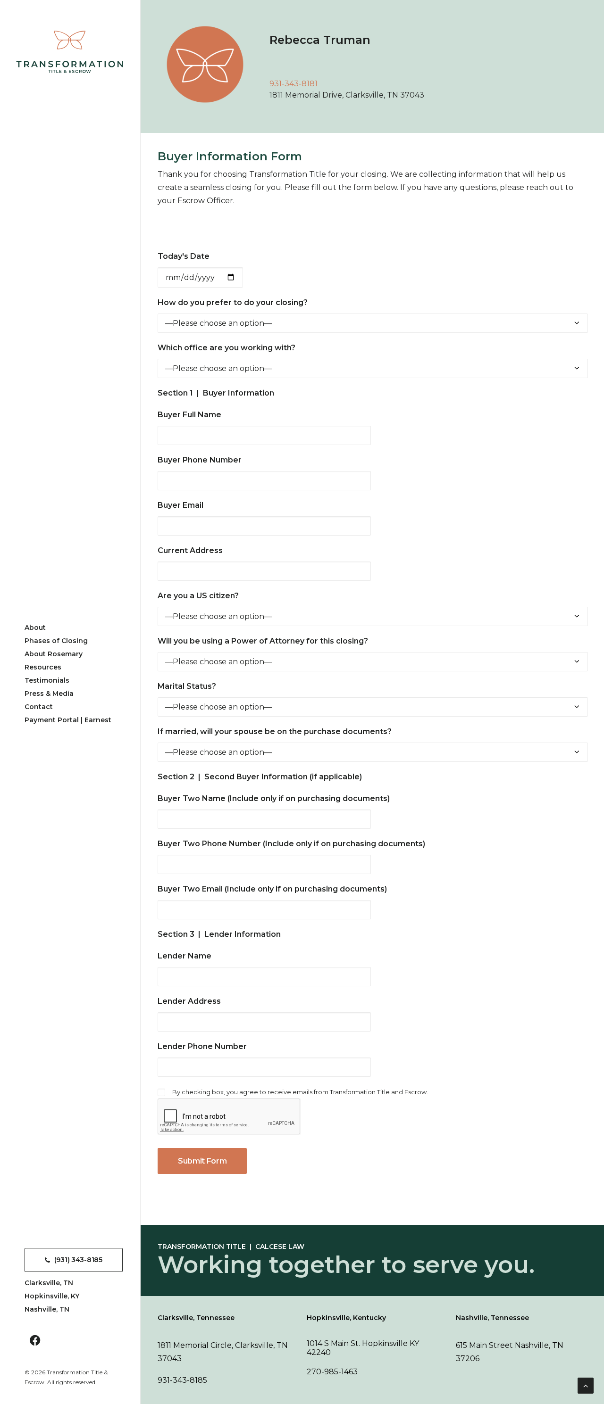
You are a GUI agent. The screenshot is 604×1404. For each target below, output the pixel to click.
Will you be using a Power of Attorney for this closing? (263, 640)
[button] (35, 1341)
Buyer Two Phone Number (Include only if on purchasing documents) (291, 843)
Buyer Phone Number (200, 459)
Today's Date (184, 256)
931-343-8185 (182, 1380)
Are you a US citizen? (198, 595)
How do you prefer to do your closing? (233, 302)
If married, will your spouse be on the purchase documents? (275, 731)
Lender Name (184, 955)
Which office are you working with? (226, 347)
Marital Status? (187, 686)
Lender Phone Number (202, 1046)
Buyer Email (180, 505)
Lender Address (189, 1001)
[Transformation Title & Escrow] (69, 52)
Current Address (190, 550)
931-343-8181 (293, 83)
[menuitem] (35, 1341)
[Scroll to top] (586, 1384)
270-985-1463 (332, 1371)
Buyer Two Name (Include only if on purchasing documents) (274, 798)
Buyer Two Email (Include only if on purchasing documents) (272, 888)
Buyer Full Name (189, 414)
